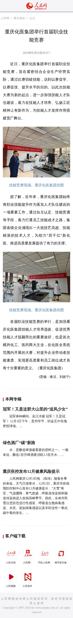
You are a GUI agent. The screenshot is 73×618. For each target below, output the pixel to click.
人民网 (5, 18)
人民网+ (27, 562)
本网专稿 (13, 399)
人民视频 (11, 586)
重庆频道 (19, 18)
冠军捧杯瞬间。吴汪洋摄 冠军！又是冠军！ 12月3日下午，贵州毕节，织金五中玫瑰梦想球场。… (35, 421)
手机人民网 (44, 562)
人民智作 (27, 586)
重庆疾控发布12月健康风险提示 (31, 471)
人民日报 (11, 562)
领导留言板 (61, 562)
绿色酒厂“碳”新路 (19, 442)
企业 (32, 18)
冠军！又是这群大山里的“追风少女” (35, 409)
